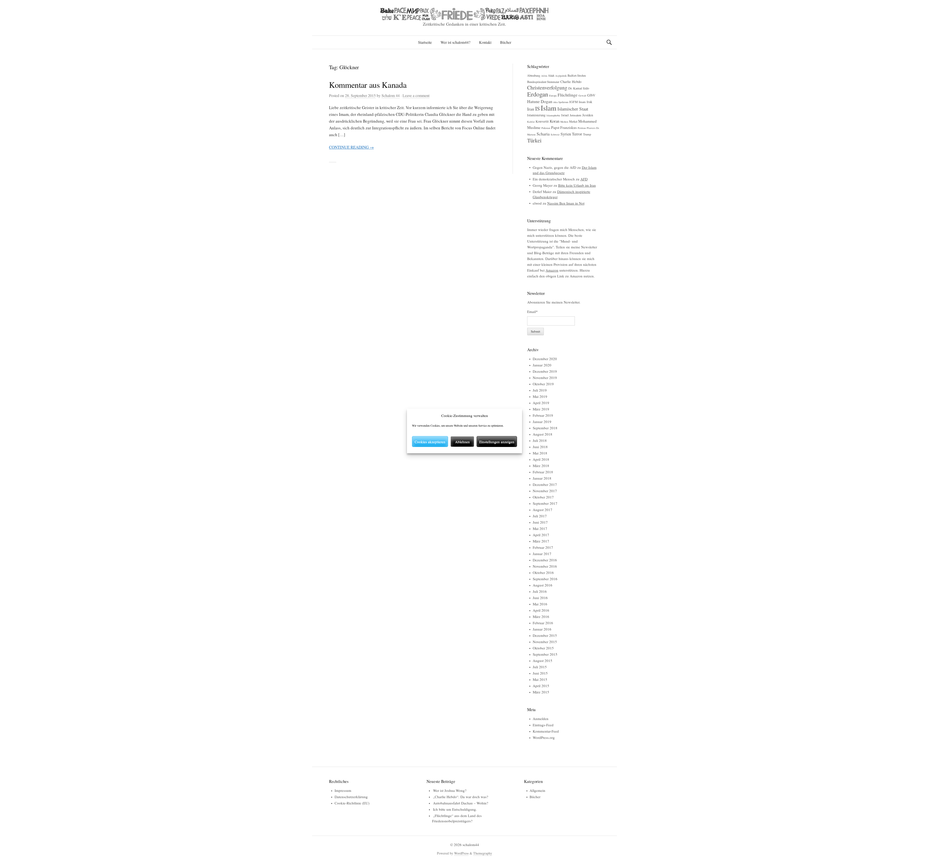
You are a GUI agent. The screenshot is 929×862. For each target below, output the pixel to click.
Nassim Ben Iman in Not (565, 203)
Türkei (534, 140)
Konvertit (542, 121)
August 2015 (542, 660)
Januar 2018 (542, 478)
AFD (584, 179)
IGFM (573, 102)
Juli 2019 (540, 390)
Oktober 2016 (543, 572)
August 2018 (542, 434)
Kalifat (531, 121)
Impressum (343, 790)
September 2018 (545, 427)
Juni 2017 (540, 522)
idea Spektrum (560, 102)
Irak (589, 102)
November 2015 (545, 641)
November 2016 (545, 566)
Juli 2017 (540, 515)
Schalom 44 (391, 95)
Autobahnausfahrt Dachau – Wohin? (460, 803)
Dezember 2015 (545, 635)
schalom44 (471, 844)
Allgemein (537, 790)
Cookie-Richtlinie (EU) (352, 803)
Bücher (505, 42)
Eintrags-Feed (543, 724)
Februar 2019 (543, 415)
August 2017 (542, 509)
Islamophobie (553, 115)
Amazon (552, 270)
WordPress (461, 853)
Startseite (425, 42)
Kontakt (485, 42)
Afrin (544, 75)
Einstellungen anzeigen (496, 441)
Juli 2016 (540, 591)
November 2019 (545, 377)
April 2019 (541, 402)
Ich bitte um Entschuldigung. (455, 809)
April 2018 (541, 459)
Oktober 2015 (543, 648)
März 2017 (541, 541)
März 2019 (541, 409)
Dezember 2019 (545, 371)
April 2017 (541, 534)
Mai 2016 (540, 604)
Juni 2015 (540, 673)
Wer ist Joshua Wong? (449, 790)
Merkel (573, 121)
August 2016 (542, 585)
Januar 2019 (542, 421)
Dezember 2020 (545, 358)
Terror (577, 134)
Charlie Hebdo (570, 81)
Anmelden (540, 718)
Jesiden (587, 114)
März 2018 (541, 465)
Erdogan (537, 94)
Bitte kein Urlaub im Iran (577, 185)
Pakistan (545, 128)
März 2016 (541, 616)
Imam (582, 102)
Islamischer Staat (572, 109)
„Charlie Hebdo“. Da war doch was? (460, 796)
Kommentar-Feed (546, 731)
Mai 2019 (540, 396)
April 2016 (541, 610)
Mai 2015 (540, 679)
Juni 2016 (540, 597)
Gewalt (582, 95)
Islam (548, 107)
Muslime (533, 127)
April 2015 (541, 685)
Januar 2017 (542, 553)
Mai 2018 (540, 453)
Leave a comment (416, 95)
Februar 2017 (543, 547)
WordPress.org (544, 737)
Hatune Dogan (539, 101)
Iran (530, 109)
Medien (564, 121)
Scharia (543, 134)
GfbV (591, 95)
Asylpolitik (561, 75)
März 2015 (541, 692)
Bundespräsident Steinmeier (543, 82)
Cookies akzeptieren (430, 441)
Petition (582, 128)
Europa (553, 95)
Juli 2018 (540, 440)
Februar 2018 (543, 471)
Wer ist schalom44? (455, 42)
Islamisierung (536, 115)
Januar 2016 (542, 629)
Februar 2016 (543, 622)
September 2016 (545, 578)
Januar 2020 (542, 365)
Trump (587, 134)
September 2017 (545, 503)
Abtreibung (533, 75)
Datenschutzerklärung (351, 796)
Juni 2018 (540, 446)
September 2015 (545, 654)
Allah (551, 75)
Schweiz (555, 134)
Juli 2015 (540, 666)
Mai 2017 (540, 528)
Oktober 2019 (543, 383)
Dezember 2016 (545, 559)
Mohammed (587, 121)
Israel (565, 115)
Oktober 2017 (543, 497)
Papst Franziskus (564, 127)
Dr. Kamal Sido (578, 88)
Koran (554, 121)
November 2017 (545, 490)
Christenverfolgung (547, 87)
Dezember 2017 (545, 484)
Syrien (566, 134)
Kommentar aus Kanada (367, 84)
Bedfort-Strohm (577, 75)
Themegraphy (482, 853)
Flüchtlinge (567, 95)
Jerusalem (575, 115)
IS (537, 108)
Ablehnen (462, 441)
